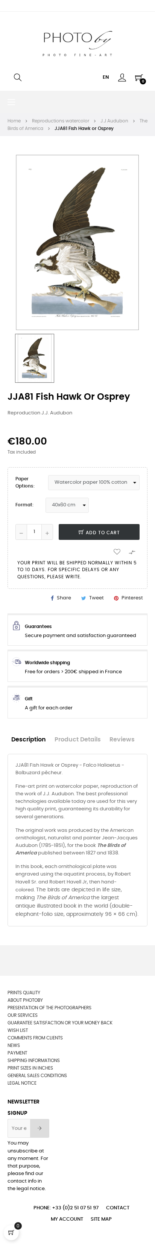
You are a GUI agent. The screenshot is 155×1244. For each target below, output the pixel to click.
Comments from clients (35, 1038)
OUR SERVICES (23, 1015)
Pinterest (132, 598)
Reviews (122, 740)
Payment (17, 1053)
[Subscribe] (39, 1128)
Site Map (101, 1219)
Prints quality (24, 992)
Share (64, 598)
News (14, 1045)
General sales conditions (37, 1075)
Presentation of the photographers (49, 1008)
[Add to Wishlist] (117, 551)
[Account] (122, 77)
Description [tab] (28, 740)
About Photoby (25, 1000)
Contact (117, 1208)
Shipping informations (34, 1060)
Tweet (96, 598)
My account (67, 1219)
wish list (18, 1030)
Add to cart (102, 532)
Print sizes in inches (30, 1068)
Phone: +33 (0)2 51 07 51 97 (66, 1208)
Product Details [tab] (78, 740)
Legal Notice (22, 1083)
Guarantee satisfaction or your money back (60, 1023)
